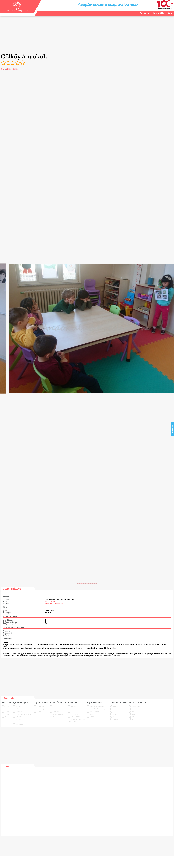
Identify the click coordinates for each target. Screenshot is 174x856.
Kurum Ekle (158, 13)
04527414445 (50, 602)
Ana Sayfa (144, 13)
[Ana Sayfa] (17, 11)
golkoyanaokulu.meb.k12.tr (54, 603)
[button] (78, 583)
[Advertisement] (87, 35)
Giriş (170, 13)
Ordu (2, 69)
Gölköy (8, 69)
